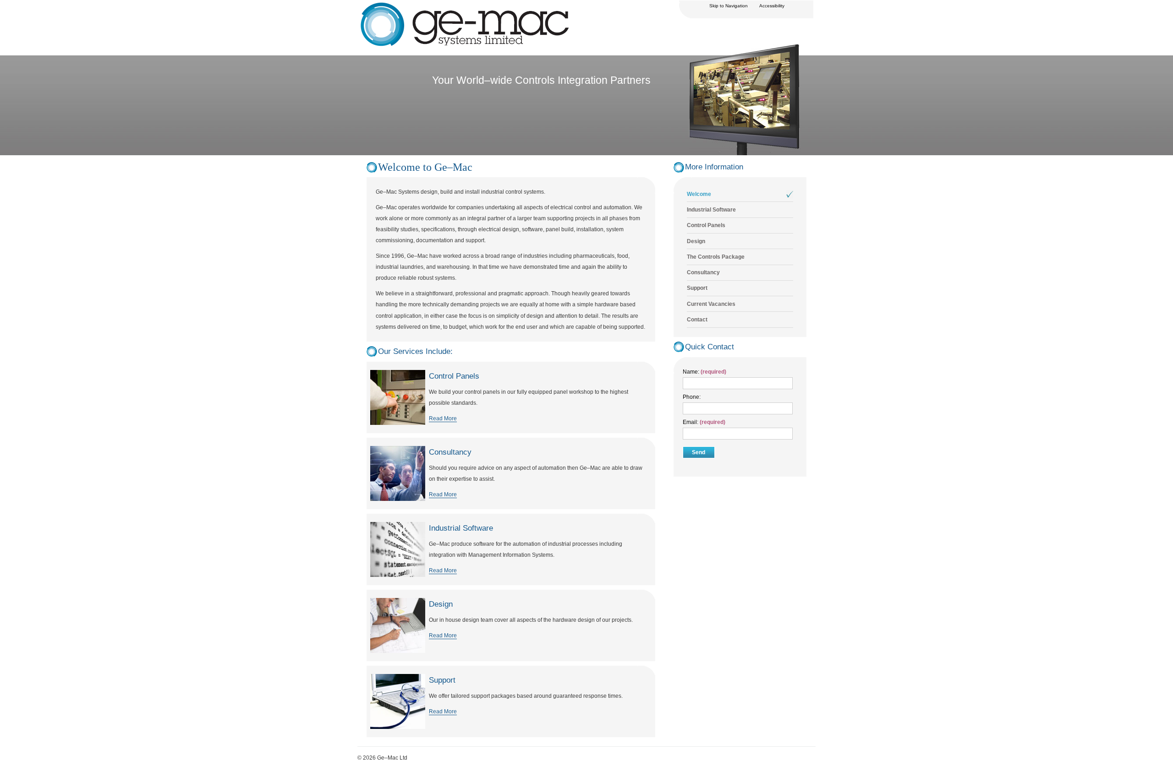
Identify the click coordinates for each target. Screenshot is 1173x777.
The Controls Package (716, 257)
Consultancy (703, 272)
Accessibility (771, 5)
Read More (443, 418)
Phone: (692, 397)
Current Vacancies (711, 304)
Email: (691, 422)
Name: (691, 372)
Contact (697, 319)
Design (696, 241)
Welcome (699, 194)
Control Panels (706, 225)
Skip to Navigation (728, 5)
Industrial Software (711, 209)
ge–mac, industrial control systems (400, 6)
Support (697, 288)
